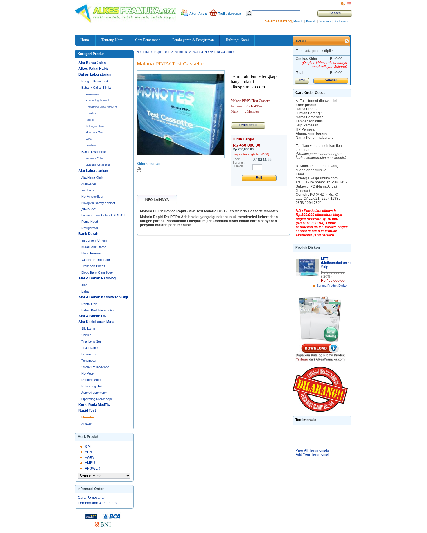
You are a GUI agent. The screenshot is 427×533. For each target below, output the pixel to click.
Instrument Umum (94, 240)
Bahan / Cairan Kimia (96, 87)
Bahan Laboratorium (95, 74)
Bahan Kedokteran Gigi (97, 310)
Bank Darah (88, 234)
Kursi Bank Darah (93, 247)
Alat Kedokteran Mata (96, 322)
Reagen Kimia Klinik (95, 81)
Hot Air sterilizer (92, 196)
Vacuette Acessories (98, 164)
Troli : (222, 13)
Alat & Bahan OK (92, 316)
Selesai (331, 80)
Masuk (298, 21)
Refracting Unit (91, 386)
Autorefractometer (94, 392)
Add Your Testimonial (312, 454)
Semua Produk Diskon (332, 285)
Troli (300, 41)
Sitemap (325, 21)
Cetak (139, 169)
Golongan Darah (95, 126)
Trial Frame (89, 348)
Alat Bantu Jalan (92, 63)
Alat (84, 285)
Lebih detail (248, 125)
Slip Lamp (88, 328)
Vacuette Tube (94, 158)
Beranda (143, 52)
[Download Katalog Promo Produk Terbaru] (320, 330)
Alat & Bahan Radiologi (97, 278)
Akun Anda (198, 13)
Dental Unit (89, 304)
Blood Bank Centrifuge (97, 272)
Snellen (86, 335)
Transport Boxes (93, 266)
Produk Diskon (307, 247)
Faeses (90, 119)
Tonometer (88, 360)
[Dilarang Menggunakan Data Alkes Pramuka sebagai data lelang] (320, 389)
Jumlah (238, 166)
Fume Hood (89, 221)
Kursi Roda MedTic (94, 405)
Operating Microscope (97, 399)
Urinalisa (91, 113)
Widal (89, 139)
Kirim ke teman (148, 164)
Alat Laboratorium (93, 171)
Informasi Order (91, 489)
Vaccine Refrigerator (95, 259)
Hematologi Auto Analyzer (101, 107)
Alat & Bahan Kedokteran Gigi (103, 297)
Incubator (88, 190)
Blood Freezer (91, 253)
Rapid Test (87, 411)
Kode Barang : (239, 160)
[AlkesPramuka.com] (97, 11)
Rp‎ (343, 3)
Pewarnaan (92, 94)
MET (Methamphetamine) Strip (337, 263)
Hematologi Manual (97, 100)
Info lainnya (157, 200)
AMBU (90, 463)
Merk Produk (88, 437)
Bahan (85, 291)
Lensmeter (88, 354)
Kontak (311, 21)
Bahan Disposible (93, 152)
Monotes (88, 417)
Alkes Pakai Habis (93, 69)
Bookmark (341, 21)
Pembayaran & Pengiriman (99, 503)
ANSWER (92, 468)
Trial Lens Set (91, 341)
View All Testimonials (312, 450)
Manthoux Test (95, 132)
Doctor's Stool (91, 380)
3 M (88, 447)
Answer (86, 423)
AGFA (89, 458)
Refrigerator (89, 228)
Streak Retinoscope (95, 367)
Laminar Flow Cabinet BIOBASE (103, 215)
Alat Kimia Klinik (92, 177)
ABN (88, 452)
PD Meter (88, 373)
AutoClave (88, 184)
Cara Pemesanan (92, 497)
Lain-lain (91, 145)
